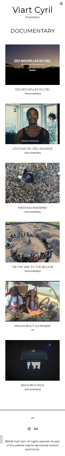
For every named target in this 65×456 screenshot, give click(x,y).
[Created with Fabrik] (1, 439)
